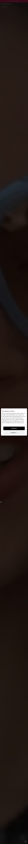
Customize (13, 432)
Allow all (14, 428)
